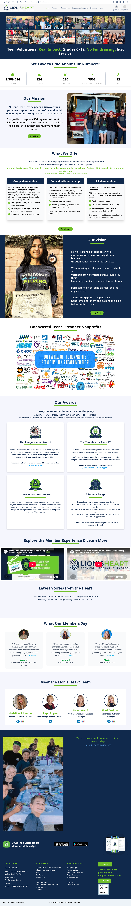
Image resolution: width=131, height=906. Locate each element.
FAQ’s (38, 872)
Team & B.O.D (40, 877)
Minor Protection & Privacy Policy (47, 885)
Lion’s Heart (59, 902)
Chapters (93, 8)
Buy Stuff (70, 882)
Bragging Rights (72, 868)
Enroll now (65, 229)
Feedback (39, 890)
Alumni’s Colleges (73, 877)
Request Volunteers (80, 8)
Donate (105, 864)
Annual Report (41, 887)
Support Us (65, 8)
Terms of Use (7, 902)
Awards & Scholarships (75, 872)
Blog (101, 8)
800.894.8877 (10, 877)
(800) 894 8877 (9, 2)
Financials (39, 880)
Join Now (34, 136)
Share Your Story (72, 885)
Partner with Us (72, 870)
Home (47, 8)
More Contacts (44, 2)
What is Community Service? (45, 870)
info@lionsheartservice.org (27, 2)
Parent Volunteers (42, 882)
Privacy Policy (19, 902)
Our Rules (39, 875)
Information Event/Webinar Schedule (49, 868)
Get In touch (11, 863)
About (54, 8)
